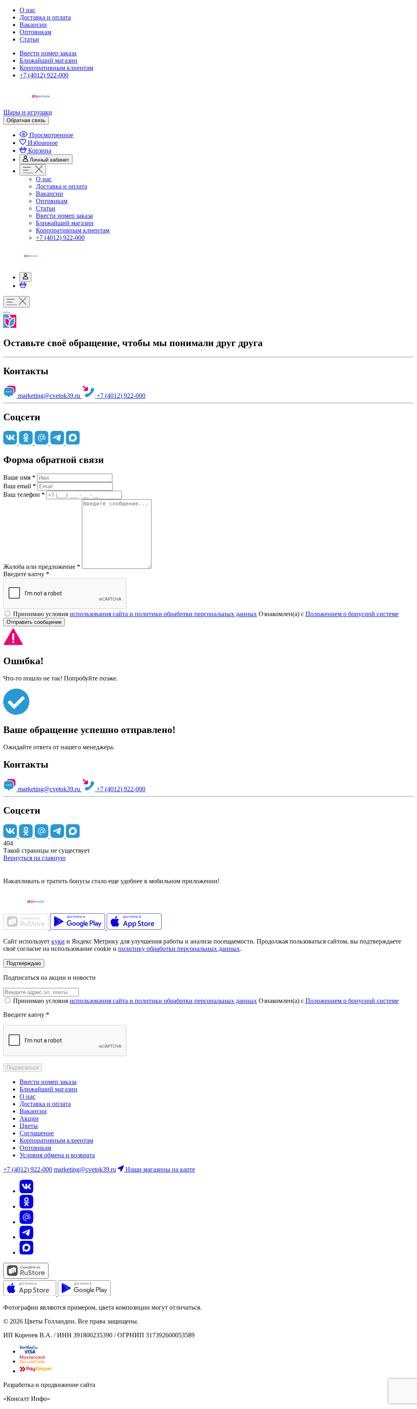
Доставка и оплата (45, 17)
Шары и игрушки (27, 112)
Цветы (29, 1125)
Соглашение (37, 1133)
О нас (27, 10)
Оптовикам (35, 32)
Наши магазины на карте (159, 1169)
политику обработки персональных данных (179, 948)
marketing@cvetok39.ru (49, 395)
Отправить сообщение (34, 622)
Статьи (29, 39)
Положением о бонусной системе (352, 613)
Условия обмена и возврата (57, 1155)
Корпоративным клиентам (56, 67)
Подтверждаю (24, 963)
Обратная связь (26, 120)
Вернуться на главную (34, 857)
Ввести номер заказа (48, 53)
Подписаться (23, 1067)
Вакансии (33, 24)
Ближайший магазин (48, 60)
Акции (29, 1118)
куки (58, 941)
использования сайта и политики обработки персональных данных (163, 613)
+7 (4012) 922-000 (44, 75)
